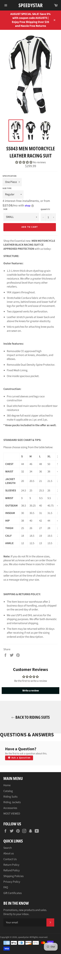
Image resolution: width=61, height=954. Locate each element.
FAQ (5, 887)
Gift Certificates (12, 893)
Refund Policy (11, 870)
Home (7, 785)
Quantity (45, 209)
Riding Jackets (12, 802)
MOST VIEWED (11, 814)
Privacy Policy (11, 882)
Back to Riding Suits (32, 717)
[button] (24, 162)
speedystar (30, 5)
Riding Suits (10, 797)
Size (5, 209)
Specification (9, 176)
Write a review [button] (30, 690)
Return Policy (11, 865)
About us (8, 853)
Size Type (7, 188)
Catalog (8, 791)
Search (7, 848)
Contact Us (10, 859)
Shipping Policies (13, 876)
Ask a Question (20, 757)
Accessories (10, 808)
